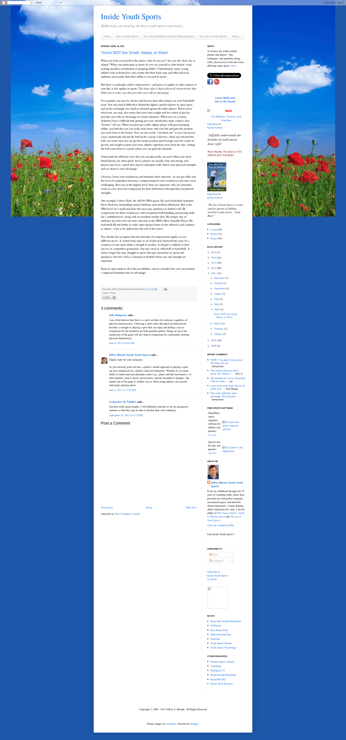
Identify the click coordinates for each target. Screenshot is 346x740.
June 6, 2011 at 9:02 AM (121, 343)
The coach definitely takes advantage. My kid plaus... (224, 394)
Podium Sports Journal (222, 661)
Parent (213, 234)
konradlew (171, 723)
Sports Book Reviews (221, 683)
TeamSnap (215, 666)
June (217, 299)
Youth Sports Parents (221, 643)
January (218, 334)
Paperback (212, 124)
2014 (214, 257)
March (218, 323)
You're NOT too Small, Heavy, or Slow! (134, 52)
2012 (214, 268)
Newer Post (107, 507)
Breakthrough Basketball (223, 674)
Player (113, 292)
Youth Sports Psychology (223, 647)
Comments (217, 560)
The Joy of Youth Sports (213, 36)
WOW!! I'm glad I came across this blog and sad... (226, 361)
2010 (214, 340)
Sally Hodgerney (118, 315)
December (219, 278)
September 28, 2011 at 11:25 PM (126, 415)
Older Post (190, 507)
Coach (213, 229)
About (235, 36)
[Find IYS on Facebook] (210, 83)
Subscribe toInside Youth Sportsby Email (217, 575)
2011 (214, 273)
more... (234, 65)
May (217, 304)
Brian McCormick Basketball (225, 621)
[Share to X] (111, 297)
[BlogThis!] (107, 297)
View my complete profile (220, 525)
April (217, 309)
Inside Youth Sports (131, 16)
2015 (214, 252)
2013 (214, 262)
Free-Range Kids (219, 630)
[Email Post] (165, 289)
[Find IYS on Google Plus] (216, 83)
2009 (214, 345)
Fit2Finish (215, 625)
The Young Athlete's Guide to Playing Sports (169, 36)
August (218, 293)
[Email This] (104, 297)
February (219, 328)
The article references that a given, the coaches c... (224, 372)
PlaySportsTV (217, 670)
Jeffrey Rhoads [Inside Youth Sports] (129, 355)
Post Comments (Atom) (127, 513)
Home (106, 36)
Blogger (194, 723)
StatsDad (215, 639)
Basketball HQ (218, 679)
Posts (215, 554)
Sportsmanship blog (220, 634)
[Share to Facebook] (114, 297)
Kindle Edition (214, 127)
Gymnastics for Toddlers (122, 402)
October (218, 283)
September (220, 288)
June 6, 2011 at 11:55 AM (122, 390)
